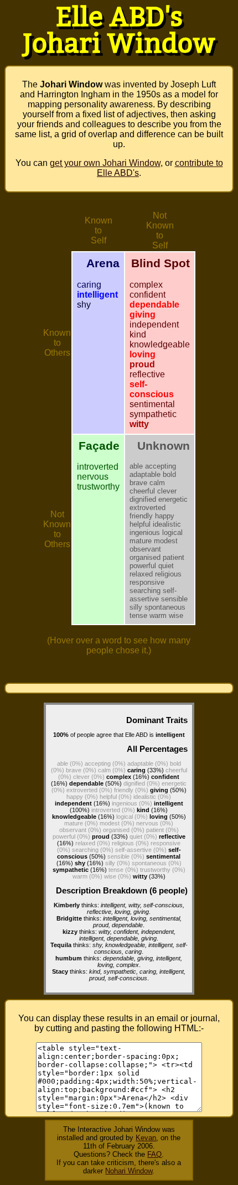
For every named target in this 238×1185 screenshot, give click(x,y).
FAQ (154, 1154)
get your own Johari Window (105, 163)
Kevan (146, 1138)
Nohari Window (128, 1171)
